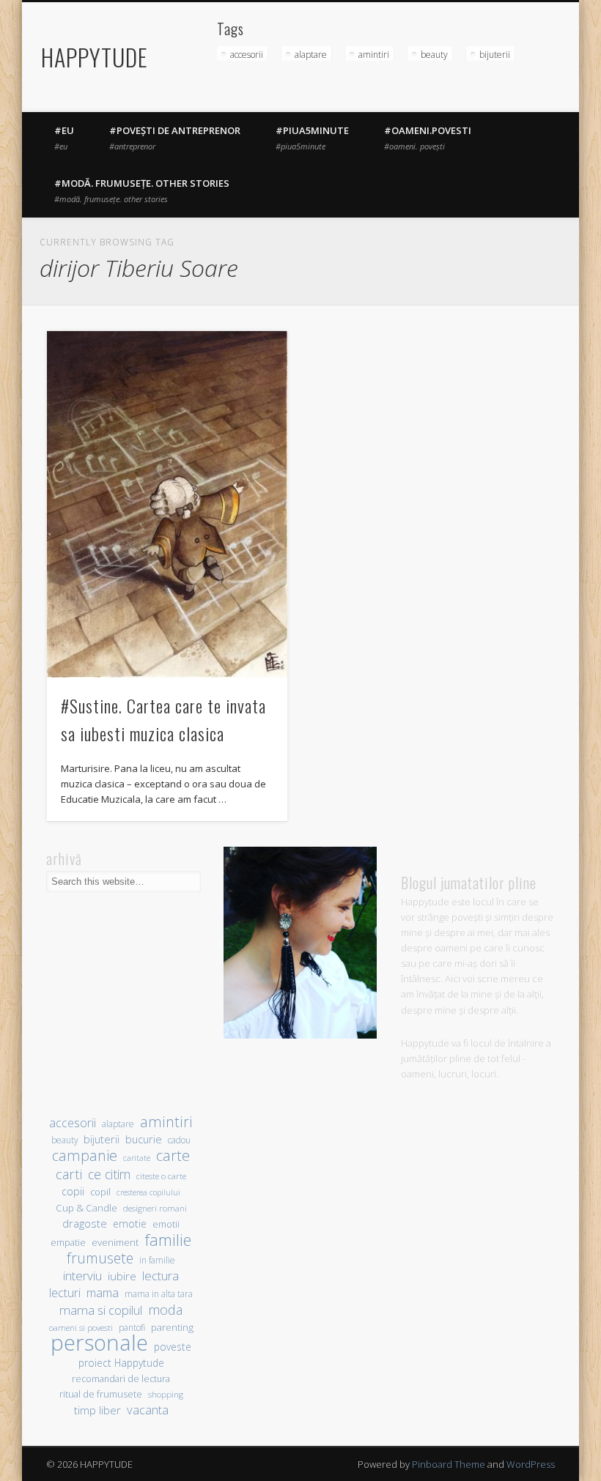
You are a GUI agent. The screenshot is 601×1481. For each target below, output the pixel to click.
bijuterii (494, 54)
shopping (165, 1394)
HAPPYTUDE (94, 57)
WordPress (530, 1464)
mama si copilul (100, 1310)
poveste (172, 1347)
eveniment (115, 1242)
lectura (160, 1275)
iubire (122, 1276)
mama (102, 1292)
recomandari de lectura (121, 1379)
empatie (68, 1242)
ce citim (109, 1174)
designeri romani (155, 1208)
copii (73, 1191)
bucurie (143, 1139)
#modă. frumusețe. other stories (141, 190)
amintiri (373, 54)
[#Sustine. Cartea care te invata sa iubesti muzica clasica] (167, 504)
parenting (172, 1327)
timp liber (97, 1410)
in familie (157, 1260)
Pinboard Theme (448, 1464)
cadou (179, 1140)
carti (69, 1173)
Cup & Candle (86, 1207)
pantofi (132, 1327)
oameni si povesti (81, 1327)
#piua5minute (312, 138)
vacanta (148, 1409)
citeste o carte (161, 1175)
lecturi (65, 1293)
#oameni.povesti (427, 138)
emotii (166, 1224)
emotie (130, 1224)
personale (99, 1343)
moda (165, 1309)
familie (167, 1239)
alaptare (311, 54)
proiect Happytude (121, 1363)
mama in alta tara (159, 1293)
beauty (434, 54)
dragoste (84, 1223)
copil (100, 1192)
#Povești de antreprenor (174, 138)
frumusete (100, 1258)
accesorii (246, 54)
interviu (82, 1275)
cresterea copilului (148, 1192)
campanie (84, 1155)
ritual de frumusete (100, 1393)
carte (173, 1155)
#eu (64, 138)
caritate (136, 1158)
